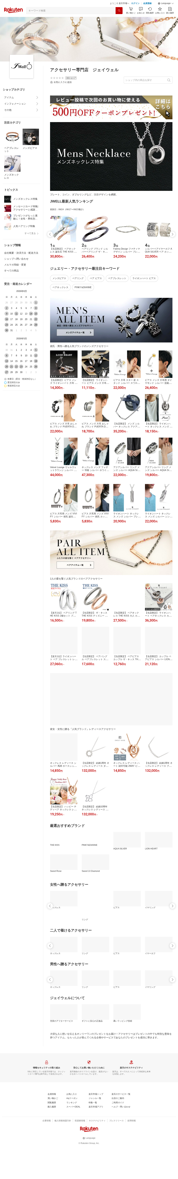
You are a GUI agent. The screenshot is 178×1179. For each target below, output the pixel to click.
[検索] (119, 10)
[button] (166, 3)
